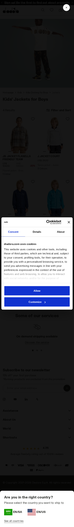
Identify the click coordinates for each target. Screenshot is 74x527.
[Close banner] (69, 222)
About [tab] (61, 231)
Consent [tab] (13, 231)
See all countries (14, 520)
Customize (35, 301)
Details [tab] (37, 231)
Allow (37, 290)
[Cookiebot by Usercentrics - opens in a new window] (46, 222)
